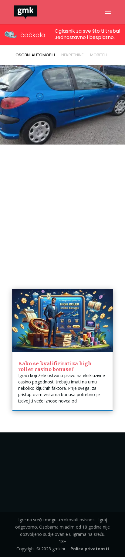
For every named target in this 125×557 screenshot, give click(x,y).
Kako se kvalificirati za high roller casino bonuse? (55, 366)
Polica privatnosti (89, 549)
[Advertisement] (62, 212)
